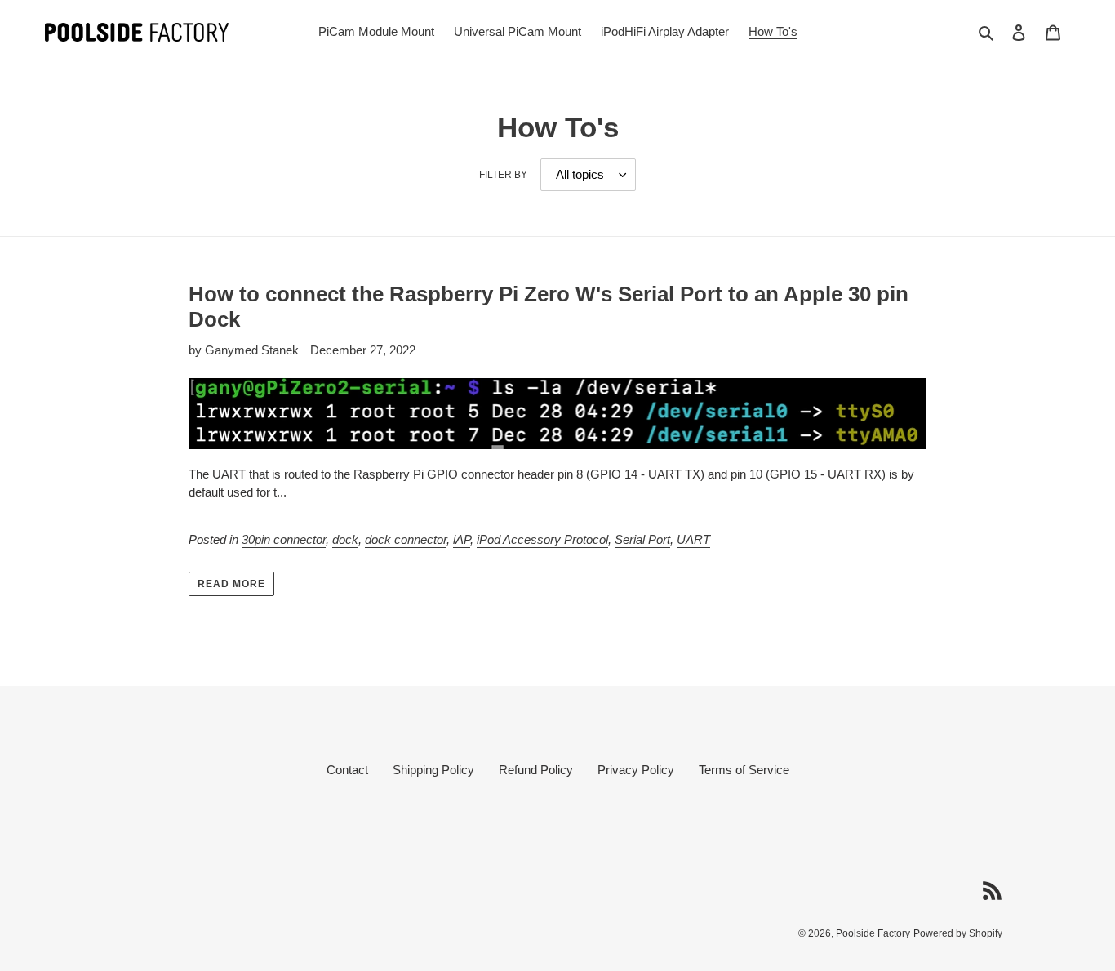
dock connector (405, 539)
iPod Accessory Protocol (542, 539)
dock (345, 539)
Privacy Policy (635, 770)
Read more (231, 584)
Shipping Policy (433, 770)
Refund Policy (536, 770)
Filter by (503, 174)
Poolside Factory (873, 933)
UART (693, 539)
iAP (461, 539)
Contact (347, 770)
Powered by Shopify (957, 933)
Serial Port (642, 539)
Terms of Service (744, 770)
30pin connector (284, 539)
